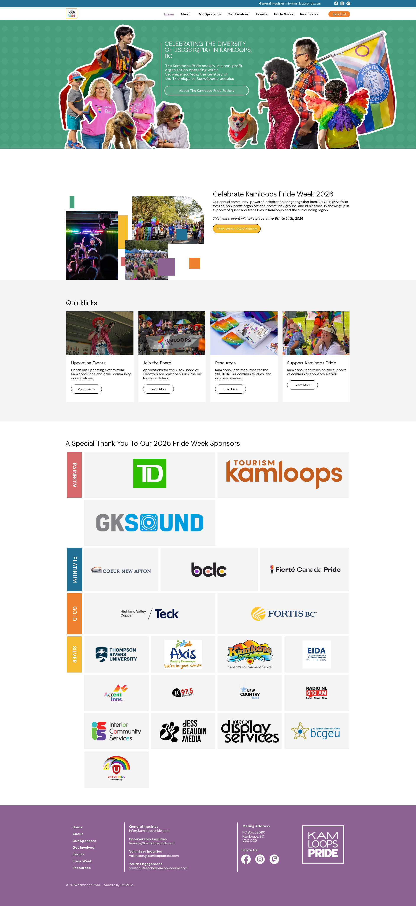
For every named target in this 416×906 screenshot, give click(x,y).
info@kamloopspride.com (303, 3)
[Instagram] (342, 3)
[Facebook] (336, 3)
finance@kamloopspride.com (152, 843)
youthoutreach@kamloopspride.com (158, 868)
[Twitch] (348, 3)
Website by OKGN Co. (118, 885)
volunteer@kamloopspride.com (154, 855)
